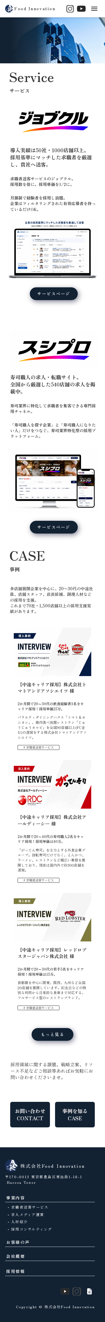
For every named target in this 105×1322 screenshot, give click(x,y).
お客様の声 (18, 1242)
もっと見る (52, 1034)
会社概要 (15, 1256)
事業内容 (15, 1198)
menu (94, 9)
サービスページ (53, 293)
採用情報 (15, 1271)
